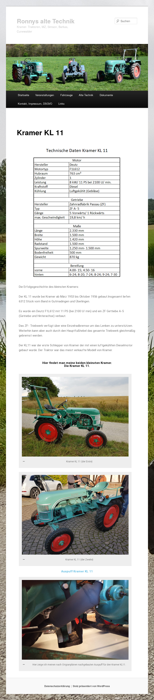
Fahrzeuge (66, 95)
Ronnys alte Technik (46, 21)
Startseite (23, 95)
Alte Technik (86, 95)
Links (61, 103)
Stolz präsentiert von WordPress (91, 686)
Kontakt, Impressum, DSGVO (35, 103)
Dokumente (106, 95)
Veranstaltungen (44, 95)
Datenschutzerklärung (57, 686)
